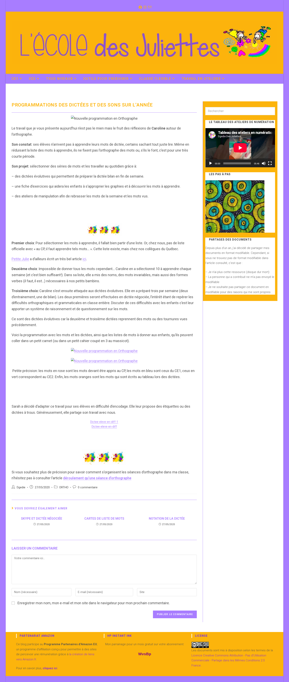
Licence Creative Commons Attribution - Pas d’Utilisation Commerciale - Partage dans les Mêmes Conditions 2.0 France (228, 660)
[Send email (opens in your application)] (149, 7)
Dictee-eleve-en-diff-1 (104, 422)
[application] (240, 147)
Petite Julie (20, 259)
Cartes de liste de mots (104, 518)
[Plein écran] (270, 163)
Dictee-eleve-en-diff (104, 426)
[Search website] (273, 79)
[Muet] (264, 163)
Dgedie (21, 487)
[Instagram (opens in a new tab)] (144, 7)
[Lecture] (211, 163)
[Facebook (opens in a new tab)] (139, 7)
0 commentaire (88, 487)
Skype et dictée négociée (41, 518)
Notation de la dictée (167, 518)
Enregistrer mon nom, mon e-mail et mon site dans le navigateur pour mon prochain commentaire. (93, 603)
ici (84, 259)
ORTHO (63, 487)
